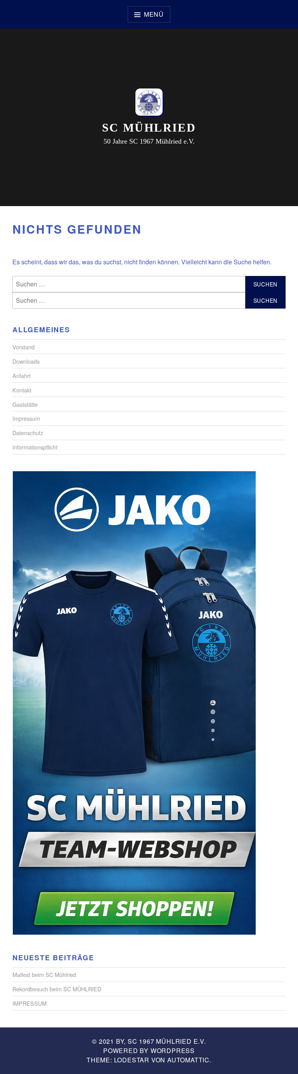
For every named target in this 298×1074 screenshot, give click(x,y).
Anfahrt (21, 375)
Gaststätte (25, 404)
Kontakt (21, 390)
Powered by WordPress (149, 1050)
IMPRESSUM (29, 1003)
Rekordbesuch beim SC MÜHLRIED (56, 989)
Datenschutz (27, 433)
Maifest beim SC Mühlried (44, 974)
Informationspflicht (34, 447)
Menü (154, 14)
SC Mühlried (149, 127)
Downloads (26, 361)
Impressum (26, 418)
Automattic (188, 1059)
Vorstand (23, 347)
